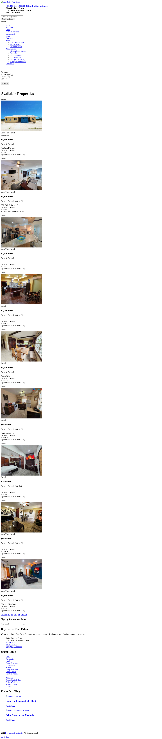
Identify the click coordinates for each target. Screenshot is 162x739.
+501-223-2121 (24, 6)
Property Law (15, 57)
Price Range (5, 74)
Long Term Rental (17, 42)
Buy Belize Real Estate (14, 733)
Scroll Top (5, 737)
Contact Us (10, 64)
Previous (4, 615)
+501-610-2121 (11, 6)
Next (25, 615)
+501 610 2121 (11, 642)
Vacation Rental (16, 47)
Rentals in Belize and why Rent (21, 701)
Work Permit (15, 53)
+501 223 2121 (11, 645)
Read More (10, 706)
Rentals (8, 40)
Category (4, 72)
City (2, 79)
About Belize (11, 49)
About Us (9, 678)
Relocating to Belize (18, 51)
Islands (8, 36)
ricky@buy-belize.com (39, 6)
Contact (9, 686)
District (3, 77)
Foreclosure (10, 38)
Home (8, 25)
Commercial (10, 34)
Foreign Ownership (17, 59)
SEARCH (5, 83)
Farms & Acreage (12, 32)
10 (22, 615)
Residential (10, 28)
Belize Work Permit (13, 682)
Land (8, 30)
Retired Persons (16, 55)
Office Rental (15, 45)
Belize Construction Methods (20, 715)
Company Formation (18, 62)
